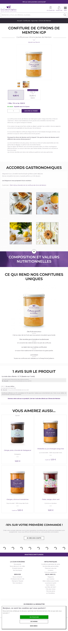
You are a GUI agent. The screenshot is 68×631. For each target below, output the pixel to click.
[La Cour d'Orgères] (8, 11)
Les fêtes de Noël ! (50, 587)
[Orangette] (17, 432)
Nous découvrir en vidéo (17, 566)
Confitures (26, 21)
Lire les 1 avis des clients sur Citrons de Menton (45, 398)
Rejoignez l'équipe (17, 581)
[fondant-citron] (47, 233)
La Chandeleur (50, 593)
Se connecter (50, 10)
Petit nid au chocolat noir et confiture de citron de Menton (28, 185)
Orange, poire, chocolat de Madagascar (17, 450)
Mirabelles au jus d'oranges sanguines (50, 449)
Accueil (19, 21)
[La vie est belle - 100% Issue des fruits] (50, 430)
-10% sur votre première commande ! (34, 524)
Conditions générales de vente (50, 564)
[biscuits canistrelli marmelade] (47, 203)
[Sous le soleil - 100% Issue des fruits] (17, 481)
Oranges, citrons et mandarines (17, 499)
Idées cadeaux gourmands (50, 581)
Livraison (50, 570)
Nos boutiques (17, 570)
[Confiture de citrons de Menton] (18, 84)
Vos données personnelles (51, 566)
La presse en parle (50, 583)
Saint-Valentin (50, 585)
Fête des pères (50, 591)
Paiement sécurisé (50, 568)
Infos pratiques (50, 562)
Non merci (33, 626)
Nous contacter (17, 577)
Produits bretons (17, 568)
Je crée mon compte (34, 538)
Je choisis (33, 621)
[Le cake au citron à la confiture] (26, 84)
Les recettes (50, 579)
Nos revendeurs (17, 583)
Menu (65, 10)
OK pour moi (34, 617)
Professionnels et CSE (17, 579)
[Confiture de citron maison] (21, 233)
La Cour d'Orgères (17, 562)
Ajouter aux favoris (34, 42)
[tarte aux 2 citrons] (21, 203)
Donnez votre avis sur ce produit (18, 398)
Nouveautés (17, 564)
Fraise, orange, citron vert (50, 499)
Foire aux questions (51, 572)
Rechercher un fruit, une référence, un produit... (16, 15)
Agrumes (34, 21)
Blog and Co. (50, 574)
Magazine (51, 577)
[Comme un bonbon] (50, 481)
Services (17, 574)
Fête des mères (50, 589)
